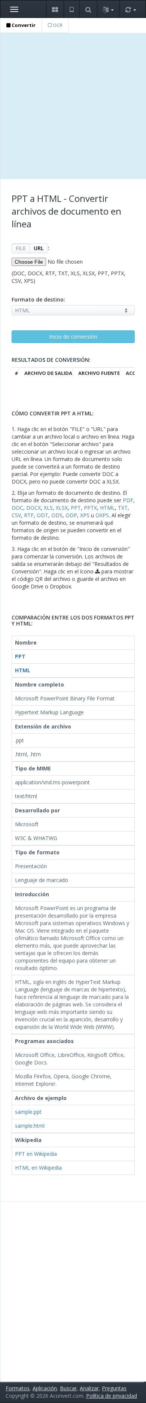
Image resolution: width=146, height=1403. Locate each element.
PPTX (90, 507)
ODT (42, 515)
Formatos (18, 1388)
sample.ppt (28, 1111)
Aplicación (45, 1388)
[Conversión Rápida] (130, 9)
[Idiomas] (108, 9)
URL (39, 248)
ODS (57, 515)
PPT (76, 507)
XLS (48, 507)
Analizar (89, 1388)
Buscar (68, 1388)
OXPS (102, 515)
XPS (84, 515)
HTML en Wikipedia (38, 1167)
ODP (71, 515)
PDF (128, 500)
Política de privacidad (111, 1395)
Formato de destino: (38, 299)
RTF (29, 515)
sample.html (30, 1125)
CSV (16, 515)
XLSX (62, 507)
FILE (21, 248)
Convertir (23, 25)
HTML (107, 507)
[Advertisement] (73, 106)
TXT (123, 507)
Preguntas (114, 1388)
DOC (17, 507)
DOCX (33, 507)
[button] (55, 9)
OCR (57, 25)
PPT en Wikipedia (36, 1153)
